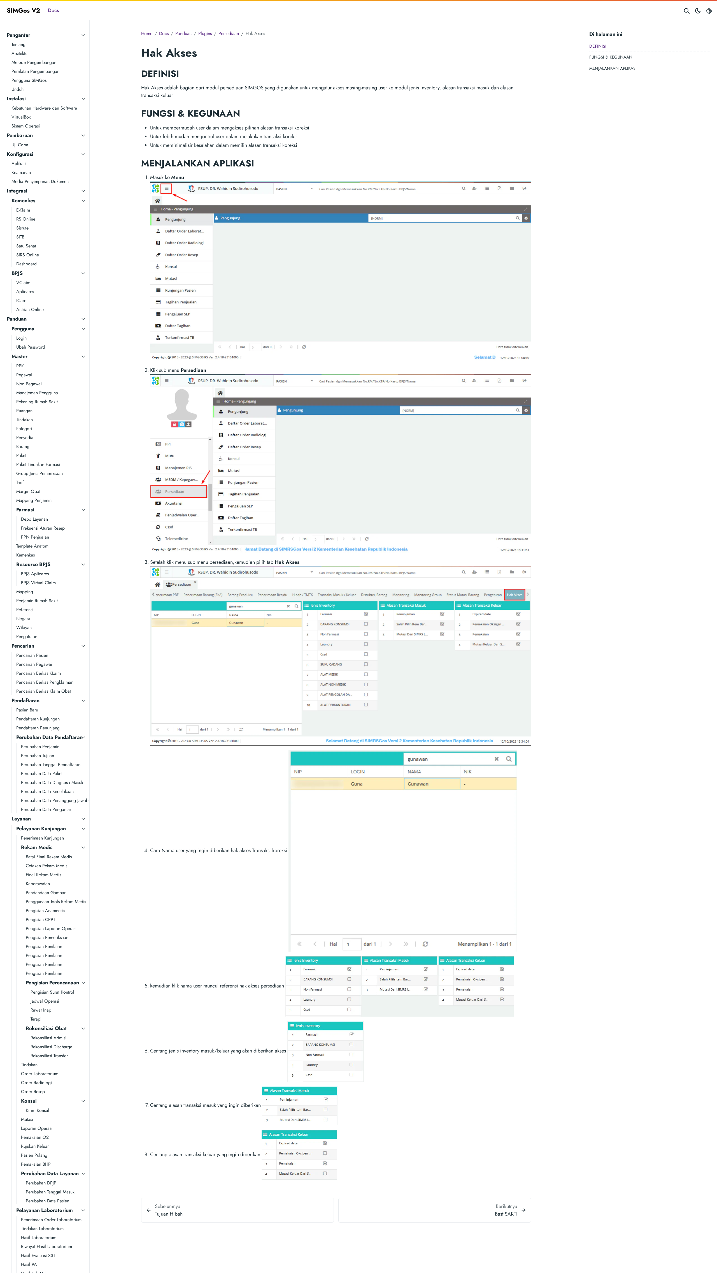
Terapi (36, 1019)
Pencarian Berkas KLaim (38, 673)
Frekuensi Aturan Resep (43, 528)
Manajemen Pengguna (37, 392)
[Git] (709, 10)
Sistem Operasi (25, 126)
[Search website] (686, 10)
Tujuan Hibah (169, 1214)
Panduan (17, 319)
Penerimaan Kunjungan (42, 838)
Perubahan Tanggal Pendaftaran (50, 764)
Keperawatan (38, 883)
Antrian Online (30, 309)
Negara (23, 618)
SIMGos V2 (23, 10)
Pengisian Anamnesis (45, 910)
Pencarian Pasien (32, 655)
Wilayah (24, 627)
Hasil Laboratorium (38, 1237)
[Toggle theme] (698, 10)
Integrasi (17, 190)
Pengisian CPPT (40, 919)
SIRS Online (27, 255)
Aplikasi (18, 163)
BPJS (17, 273)
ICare (21, 300)
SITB (20, 237)
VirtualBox (21, 117)
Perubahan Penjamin (40, 746)
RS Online (25, 219)
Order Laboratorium (39, 1073)
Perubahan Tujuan (37, 755)
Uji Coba (19, 145)
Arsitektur (20, 53)
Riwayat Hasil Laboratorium (46, 1246)
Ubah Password (30, 347)
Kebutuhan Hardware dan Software (44, 108)
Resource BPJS (33, 564)
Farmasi (25, 509)
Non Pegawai (29, 384)
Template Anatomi (33, 546)
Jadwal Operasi (45, 1001)
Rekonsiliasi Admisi (48, 1038)
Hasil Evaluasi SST (38, 1255)
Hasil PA (29, 1264)
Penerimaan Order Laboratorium (51, 1219)
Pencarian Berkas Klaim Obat (43, 691)
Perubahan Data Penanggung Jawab (55, 800)
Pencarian (22, 646)
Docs (53, 10)
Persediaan (228, 33)
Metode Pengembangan (33, 62)
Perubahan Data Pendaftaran (49, 737)
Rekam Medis (36, 847)
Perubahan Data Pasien (47, 1201)
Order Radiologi (36, 1082)
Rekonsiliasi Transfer (49, 1055)
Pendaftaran (25, 700)
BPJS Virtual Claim (38, 582)
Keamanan (21, 172)
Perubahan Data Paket (41, 773)
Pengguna (22, 328)
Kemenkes (23, 200)
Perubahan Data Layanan (50, 1173)
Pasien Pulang (34, 1155)
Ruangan (24, 410)
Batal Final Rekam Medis (49, 857)
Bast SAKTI (506, 1214)
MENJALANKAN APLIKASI (613, 68)
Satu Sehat (26, 246)
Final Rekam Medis (43, 874)
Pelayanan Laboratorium (44, 1210)
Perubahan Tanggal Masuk (50, 1192)
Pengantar (18, 35)
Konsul (29, 1101)
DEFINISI (597, 46)
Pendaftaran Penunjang (38, 728)
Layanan (21, 818)
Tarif (20, 482)
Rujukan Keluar (35, 1146)
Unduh (17, 89)
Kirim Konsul (37, 1110)
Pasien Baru (27, 710)
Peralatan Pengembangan (35, 71)
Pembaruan (20, 135)
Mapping (24, 591)
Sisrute (22, 228)
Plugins (205, 33)
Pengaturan (26, 636)
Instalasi (16, 98)
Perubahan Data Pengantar (46, 809)
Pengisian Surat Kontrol (52, 992)
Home (146, 33)
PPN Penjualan (35, 537)
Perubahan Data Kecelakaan (47, 791)
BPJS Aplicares (35, 574)
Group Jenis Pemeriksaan (39, 473)
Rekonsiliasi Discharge (51, 1047)
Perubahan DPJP (41, 1183)
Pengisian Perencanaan (52, 982)
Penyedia (24, 437)
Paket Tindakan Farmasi (38, 464)
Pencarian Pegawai (34, 664)
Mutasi (27, 1119)
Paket (21, 455)
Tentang (18, 44)
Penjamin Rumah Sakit (37, 600)
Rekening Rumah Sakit (37, 401)
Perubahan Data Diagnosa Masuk (52, 782)
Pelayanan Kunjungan (41, 828)
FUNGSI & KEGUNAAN (610, 57)
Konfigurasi (20, 154)
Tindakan (24, 419)
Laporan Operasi (36, 1128)
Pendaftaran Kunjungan (38, 719)
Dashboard (26, 264)
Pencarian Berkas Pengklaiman (44, 682)
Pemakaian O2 (35, 1137)
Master (19, 356)
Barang (22, 446)
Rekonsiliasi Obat (46, 1028)
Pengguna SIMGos (28, 80)
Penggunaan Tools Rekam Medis (56, 901)
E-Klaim (23, 210)
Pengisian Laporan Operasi (51, 928)
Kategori (24, 428)
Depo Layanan (34, 519)
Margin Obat (28, 491)
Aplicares (25, 291)
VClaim (23, 282)
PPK (20, 366)
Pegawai (24, 375)
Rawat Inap (41, 1010)
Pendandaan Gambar (46, 892)
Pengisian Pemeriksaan (47, 937)
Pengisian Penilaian (44, 946)
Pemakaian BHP (36, 1164)
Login (21, 338)
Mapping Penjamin (34, 500)
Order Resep (33, 1091)
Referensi (24, 609)
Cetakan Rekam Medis (46, 865)
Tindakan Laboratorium (42, 1228)
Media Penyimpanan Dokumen (40, 181)
